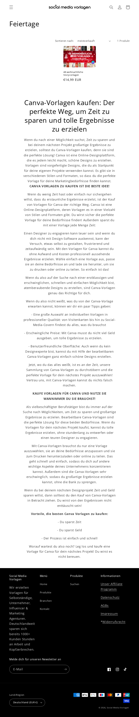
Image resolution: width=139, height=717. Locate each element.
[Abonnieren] (65, 669)
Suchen (74, 584)
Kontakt (45, 609)
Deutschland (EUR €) (25, 702)
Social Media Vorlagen (118, 707)
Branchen (46, 601)
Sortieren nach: (64, 41)
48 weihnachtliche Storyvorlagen (73, 73)
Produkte (45, 592)
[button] (11, 7)
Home (43, 584)
